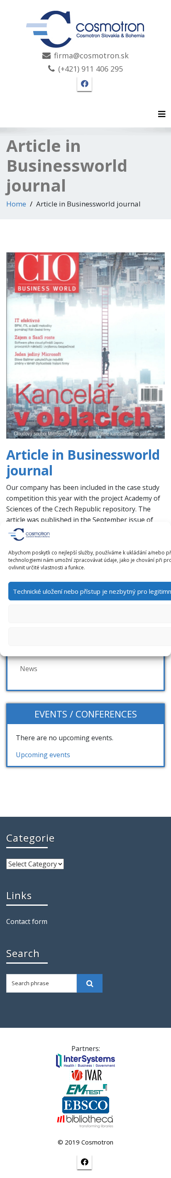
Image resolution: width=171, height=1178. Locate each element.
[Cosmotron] (85, 25)
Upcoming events (43, 754)
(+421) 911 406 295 (90, 69)
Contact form (26, 921)
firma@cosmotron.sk (91, 55)
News (28, 669)
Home (16, 204)
